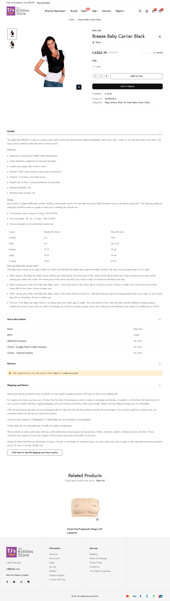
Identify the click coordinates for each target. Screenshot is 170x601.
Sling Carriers (111, 102)
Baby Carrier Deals (141, 102)
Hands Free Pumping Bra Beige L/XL (84, 529)
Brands (74, 10)
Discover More (43, 2)
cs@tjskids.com (13, 568)
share (98, 42)
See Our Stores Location (17, 575)
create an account (70, 373)
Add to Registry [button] (127, 86)
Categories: (97, 102)
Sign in (56, 373)
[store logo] (18, 10)
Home (71, 19)
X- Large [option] (97, 66)
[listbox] (127, 67)
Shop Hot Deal (124, 102)
